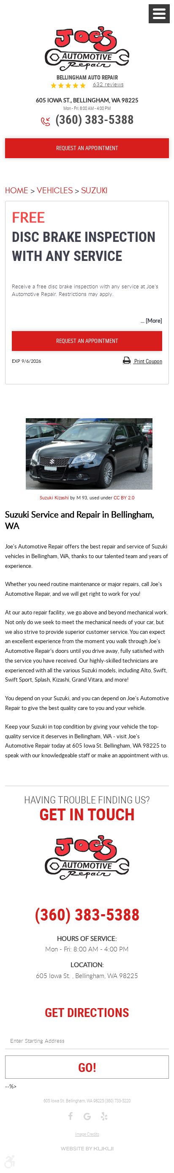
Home (16, 190)
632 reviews (108, 84)
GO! (87, 1067)
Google (87, 1117)
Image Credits (87, 1134)
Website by (87, 1149)
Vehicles (55, 190)
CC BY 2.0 (124, 497)
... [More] (151, 320)
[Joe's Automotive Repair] (87, 49)
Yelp (104, 1117)
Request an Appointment (87, 341)
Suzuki (94, 190)
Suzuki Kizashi (54, 497)
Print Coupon (147, 361)
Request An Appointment (87, 148)
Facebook (70, 1117)
